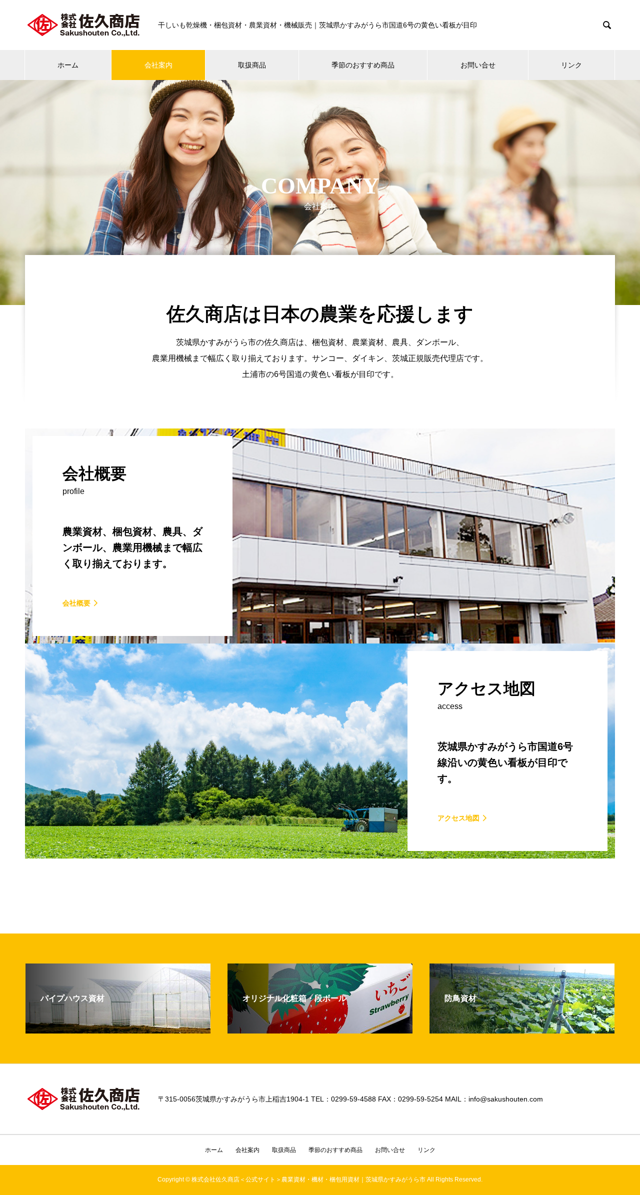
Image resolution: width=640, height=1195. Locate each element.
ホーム (68, 65)
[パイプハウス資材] (118, 1029)
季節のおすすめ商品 (363, 65)
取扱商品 (252, 65)
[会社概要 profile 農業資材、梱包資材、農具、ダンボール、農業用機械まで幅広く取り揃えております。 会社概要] (320, 639)
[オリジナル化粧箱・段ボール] (320, 1029)
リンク (571, 65)
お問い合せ (478, 65)
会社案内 (158, 65)
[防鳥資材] (522, 1029)
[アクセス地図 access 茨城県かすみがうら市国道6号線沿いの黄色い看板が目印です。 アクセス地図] (320, 854)
